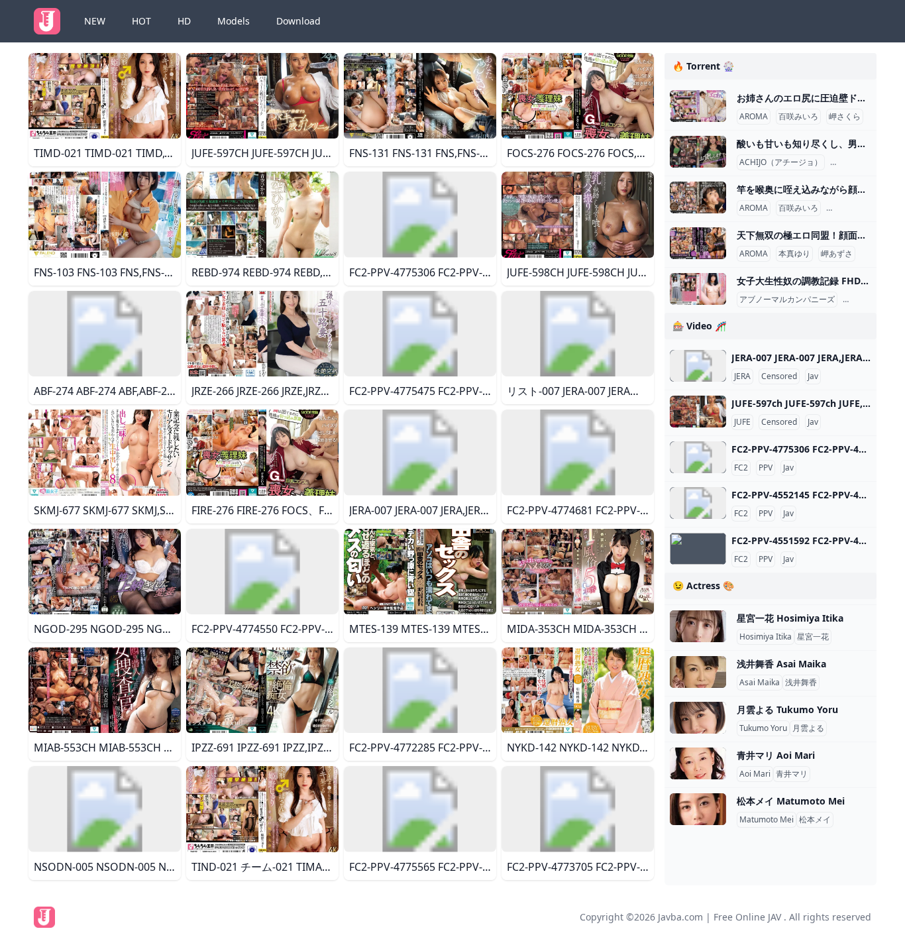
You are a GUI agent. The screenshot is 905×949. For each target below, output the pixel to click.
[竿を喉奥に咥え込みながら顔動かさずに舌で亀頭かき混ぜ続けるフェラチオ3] (698, 197)
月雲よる (808, 728)
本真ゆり (794, 254)
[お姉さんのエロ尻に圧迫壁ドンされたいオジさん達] (698, 106)
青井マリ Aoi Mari (776, 755)
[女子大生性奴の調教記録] (698, 289)
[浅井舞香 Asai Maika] (698, 672)
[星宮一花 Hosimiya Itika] (698, 626)
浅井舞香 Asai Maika (781, 663)
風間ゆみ (849, 162)
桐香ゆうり (849, 208)
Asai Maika (759, 682)
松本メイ (815, 819)
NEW (94, 21)
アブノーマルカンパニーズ (787, 299)
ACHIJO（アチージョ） (780, 162)
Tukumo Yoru (763, 728)
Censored (779, 376)
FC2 (741, 468)
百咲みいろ (798, 116)
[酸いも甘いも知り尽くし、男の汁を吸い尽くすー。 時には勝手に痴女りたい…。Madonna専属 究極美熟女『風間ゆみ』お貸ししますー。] (698, 152)
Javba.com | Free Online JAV (719, 917)
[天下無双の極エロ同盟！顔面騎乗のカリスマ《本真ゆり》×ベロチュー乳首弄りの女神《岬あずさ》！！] (698, 243)
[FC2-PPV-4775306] (698, 457)
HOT (141, 21)
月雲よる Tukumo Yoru (787, 709)
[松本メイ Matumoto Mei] (698, 809)
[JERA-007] (698, 366)
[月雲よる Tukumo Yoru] (698, 718)
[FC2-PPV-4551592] (698, 549)
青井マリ (792, 774)
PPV (765, 468)
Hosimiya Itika (765, 637)
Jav (813, 376)
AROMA (753, 116)
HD (184, 21)
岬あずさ (837, 254)
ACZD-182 (864, 299)
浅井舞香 (801, 682)
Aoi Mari (755, 774)
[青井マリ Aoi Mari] (698, 763)
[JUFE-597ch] (698, 411)
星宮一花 (813, 637)
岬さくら (845, 116)
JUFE (742, 422)
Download (298, 21)
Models (233, 21)
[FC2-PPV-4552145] (698, 503)
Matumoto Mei (766, 819)
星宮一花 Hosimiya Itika (790, 618)
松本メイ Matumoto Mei (791, 801)
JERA (742, 376)
